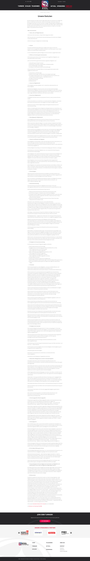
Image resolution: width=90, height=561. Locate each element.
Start (33, 542)
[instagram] (27, 1)
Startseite (41, 12)
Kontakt (64, 1)
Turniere (34, 546)
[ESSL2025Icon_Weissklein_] (45, 0)
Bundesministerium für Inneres (39, 503)
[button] (19, 533)
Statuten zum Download (33, 506)
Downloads (60, 1)
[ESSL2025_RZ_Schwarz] (23, 542)
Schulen (34, 549)
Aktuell (48, 546)
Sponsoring (49, 549)
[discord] (30, 1)
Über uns (45, 12)
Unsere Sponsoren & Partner (45, 528)
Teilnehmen (49, 542)
